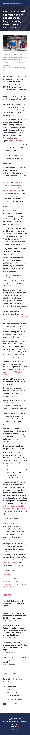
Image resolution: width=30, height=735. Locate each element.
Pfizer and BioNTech (12, 263)
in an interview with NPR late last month (14, 372)
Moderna (6, 258)
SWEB (18, 726)
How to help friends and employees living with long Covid (14, 603)
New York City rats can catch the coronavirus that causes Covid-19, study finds (14, 615)
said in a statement (15, 141)
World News (13, 27)
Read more (7, 575)
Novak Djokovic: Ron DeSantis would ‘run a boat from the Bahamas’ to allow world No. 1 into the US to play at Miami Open (14, 630)
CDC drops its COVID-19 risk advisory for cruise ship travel (14, 659)
